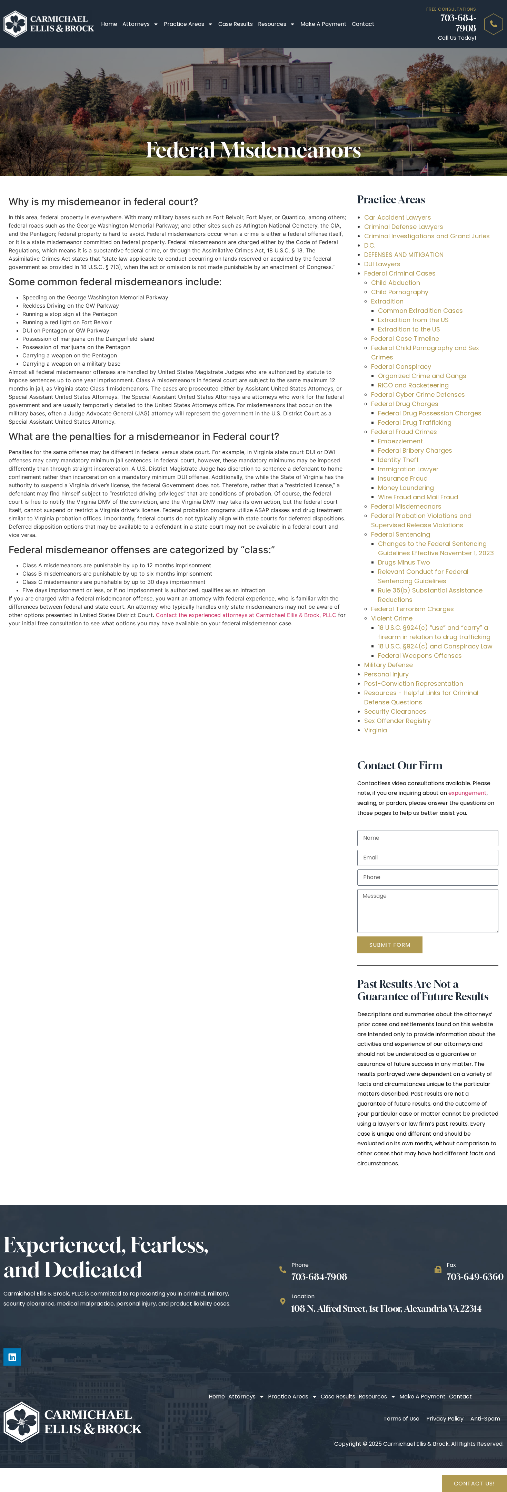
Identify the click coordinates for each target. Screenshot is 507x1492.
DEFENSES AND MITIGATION (404, 254)
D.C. (369, 245)
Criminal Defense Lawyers (403, 226)
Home (109, 24)
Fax (451, 1265)
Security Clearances (395, 711)
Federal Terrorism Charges (412, 609)
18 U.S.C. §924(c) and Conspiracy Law (435, 646)
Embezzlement (400, 441)
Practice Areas (184, 24)
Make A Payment (323, 24)
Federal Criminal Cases (400, 273)
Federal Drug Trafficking (414, 422)
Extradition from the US (413, 320)
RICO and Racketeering (413, 385)
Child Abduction (395, 282)
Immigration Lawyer (408, 469)
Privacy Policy (445, 1419)
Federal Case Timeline (405, 338)
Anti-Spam (485, 1419)
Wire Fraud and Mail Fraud (418, 497)
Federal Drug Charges (404, 404)
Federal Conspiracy (401, 366)
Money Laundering (406, 487)
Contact (363, 24)
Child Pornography (399, 292)
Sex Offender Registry (397, 720)
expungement (467, 793)
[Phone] (282, 1269)
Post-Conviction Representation (413, 683)
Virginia (375, 730)
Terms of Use (401, 1419)
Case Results (235, 24)
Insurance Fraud (403, 478)
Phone (300, 1265)
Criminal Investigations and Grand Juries (427, 236)
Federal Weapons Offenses (420, 655)
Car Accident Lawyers (397, 217)
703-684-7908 (458, 23)
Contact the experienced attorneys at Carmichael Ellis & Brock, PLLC (246, 615)
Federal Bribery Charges (415, 450)
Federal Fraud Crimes (404, 431)
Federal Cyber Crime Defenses (418, 394)
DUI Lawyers (382, 264)
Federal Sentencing (400, 534)
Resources (272, 24)
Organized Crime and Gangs (422, 376)
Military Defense (388, 665)
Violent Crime (391, 618)
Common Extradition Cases (420, 310)
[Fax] (438, 1269)
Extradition (387, 301)
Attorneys (136, 24)
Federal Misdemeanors (406, 506)
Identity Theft (398, 459)
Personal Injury (386, 674)
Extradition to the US (409, 329)
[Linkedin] (12, 1357)
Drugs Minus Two (404, 562)
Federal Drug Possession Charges (429, 413)
